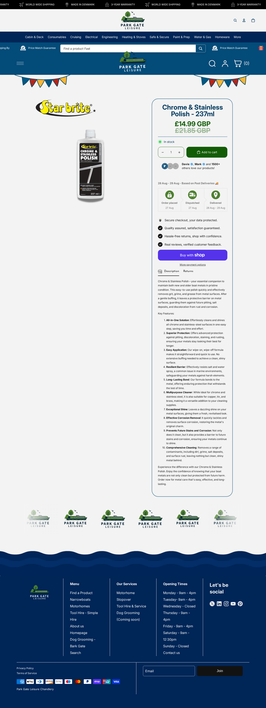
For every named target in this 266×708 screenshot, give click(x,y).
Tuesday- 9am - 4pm (179, 599)
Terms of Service (27, 673)
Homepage (78, 633)
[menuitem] (237, 37)
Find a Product (81, 593)
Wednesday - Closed (179, 606)
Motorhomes (80, 606)
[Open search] (235, 20)
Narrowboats (80, 599)
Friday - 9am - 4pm (178, 626)
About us (77, 626)
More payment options (193, 264)
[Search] (201, 48)
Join (220, 671)
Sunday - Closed (176, 646)
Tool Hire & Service (131, 606)
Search (75, 653)
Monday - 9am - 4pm (179, 593)
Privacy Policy (25, 668)
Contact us (171, 653)
